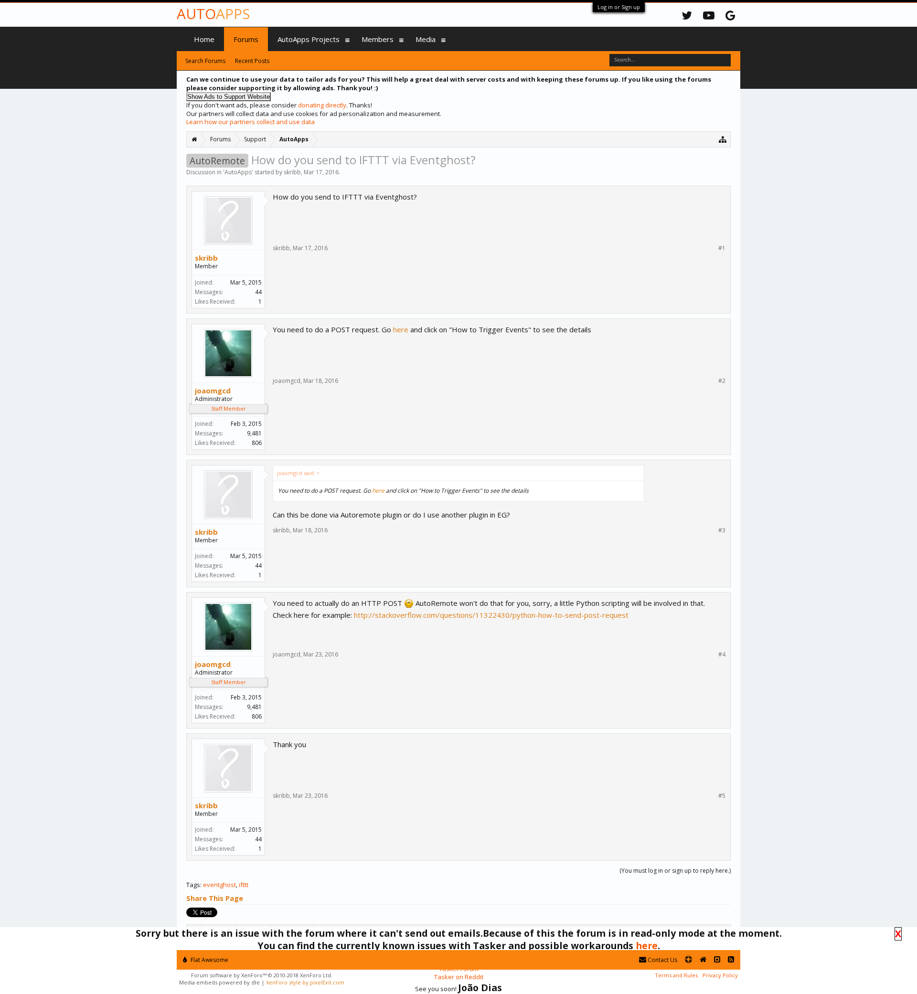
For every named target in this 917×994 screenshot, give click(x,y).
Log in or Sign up (618, 7)
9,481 (254, 433)
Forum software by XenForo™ (261, 975)
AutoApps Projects (308, 39)
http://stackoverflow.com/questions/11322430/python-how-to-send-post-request (491, 615)
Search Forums (205, 61)
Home (204, 39)
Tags (193, 884)
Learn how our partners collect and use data (250, 121)
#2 (721, 381)
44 (258, 292)
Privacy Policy (720, 975)
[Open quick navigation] (723, 139)
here (400, 329)
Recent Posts (252, 61)
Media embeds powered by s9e (219, 982)
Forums (246, 39)
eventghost (219, 884)
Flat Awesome (208, 960)
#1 (721, 248)
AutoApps (238, 172)
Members (378, 39)
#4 (721, 654)
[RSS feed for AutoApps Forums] (731, 959)
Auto (213, 13)
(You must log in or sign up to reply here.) (675, 871)
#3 (721, 530)
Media (426, 39)
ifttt (243, 884)
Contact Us (661, 960)
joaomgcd (213, 390)
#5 (721, 796)
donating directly (322, 105)
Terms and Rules (676, 975)
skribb (292, 172)
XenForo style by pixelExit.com (305, 982)
